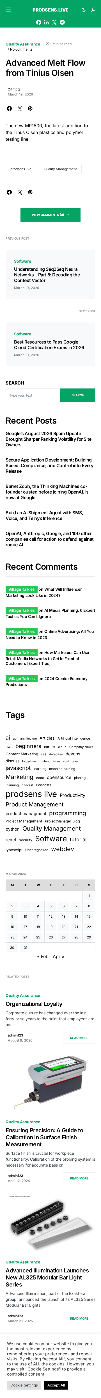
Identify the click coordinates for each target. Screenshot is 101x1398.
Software (22, 261)
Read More (79, 1038)
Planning (12, 785)
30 (12, 947)
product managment (26, 813)
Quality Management (60, 169)
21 (76, 927)
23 (12, 937)
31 (25, 947)
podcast (27, 785)
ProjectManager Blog (62, 821)
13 (63, 916)
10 (25, 916)
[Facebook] (38, 22)
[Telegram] (62, 22)
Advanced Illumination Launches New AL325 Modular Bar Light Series (47, 1277)
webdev (62, 849)
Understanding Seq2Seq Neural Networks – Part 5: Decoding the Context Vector (47, 274)
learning (39, 769)
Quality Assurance (23, 44)
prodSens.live (50, 10)
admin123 (15, 1035)
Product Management (35, 804)
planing (80, 778)
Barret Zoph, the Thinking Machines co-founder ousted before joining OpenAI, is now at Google (47, 491)
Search (15, 383)
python (13, 829)
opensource (59, 777)
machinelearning (62, 769)
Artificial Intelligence (74, 738)
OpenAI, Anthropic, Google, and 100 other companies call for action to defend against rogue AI (50, 539)
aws (9, 746)
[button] (8, 10)
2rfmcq (14, 89)
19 (50, 927)
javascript (18, 768)
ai (8, 737)
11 (38, 916)
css (43, 754)
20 (63, 927)
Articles (47, 738)
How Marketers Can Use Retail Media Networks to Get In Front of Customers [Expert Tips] (47, 658)
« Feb (43, 956)
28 (76, 937)
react (11, 839)
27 (64, 937)
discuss (12, 760)
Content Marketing (22, 754)
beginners (28, 746)
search (78, 395)
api (15, 738)
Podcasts (43, 785)
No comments (21, 49)
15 (89, 916)
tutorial (78, 839)
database (56, 754)
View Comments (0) (48, 215)
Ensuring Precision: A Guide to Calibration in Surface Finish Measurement (44, 1137)
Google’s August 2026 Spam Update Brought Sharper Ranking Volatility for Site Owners (48, 439)
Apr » (58, 956)
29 (89, 937)
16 (12, 927)
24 (25, 937)
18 (38, 927)
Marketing (19, 776)
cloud (62, 747)
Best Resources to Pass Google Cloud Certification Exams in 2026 (49, 344)
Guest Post (61, 761)
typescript (14, 850)
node (40, 778)
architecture (28, 738)
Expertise (29, 761)
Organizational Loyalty (34, 1004)
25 (38, 937)
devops (73, 753)
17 (25, 927)
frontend (44, 761)
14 (76, 916)
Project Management (24, 821)
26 (51, 937)
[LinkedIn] (46, 22)
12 (50, 916)
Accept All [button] (56, 1385)
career (49, 747)
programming (67, 813)
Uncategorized (36, 850)
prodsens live (20, 169)
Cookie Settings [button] (24, 1385)
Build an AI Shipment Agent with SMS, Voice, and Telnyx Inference (44, 515)
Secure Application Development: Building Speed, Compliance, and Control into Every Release (49, 465)
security (25, 840)
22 (89, 927)
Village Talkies (21, 589)
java (75, 761)
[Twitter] (54, 22)
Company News (81, 747)
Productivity (72, 795)
